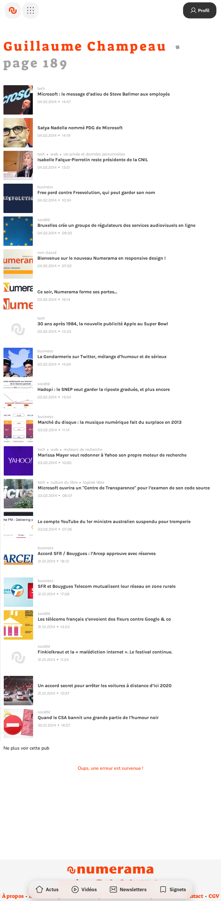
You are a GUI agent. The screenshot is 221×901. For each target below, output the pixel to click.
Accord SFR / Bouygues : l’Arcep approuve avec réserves (97, 553)
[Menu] (30, 10)
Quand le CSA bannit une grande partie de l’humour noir (98, 717)
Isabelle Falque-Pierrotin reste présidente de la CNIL (92, 159)
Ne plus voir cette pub (26, 748)
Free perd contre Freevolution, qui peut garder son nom (96, 192)
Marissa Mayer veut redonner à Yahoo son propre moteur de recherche (112, 455)
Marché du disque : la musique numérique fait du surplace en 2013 (110, 422)
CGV (214, 896)
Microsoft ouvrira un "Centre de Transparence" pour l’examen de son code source (124, 488)
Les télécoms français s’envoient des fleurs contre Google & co (104, 619)
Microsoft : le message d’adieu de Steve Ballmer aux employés (103, 94)
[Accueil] (13, 10)
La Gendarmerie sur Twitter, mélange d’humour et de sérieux (102, 356)
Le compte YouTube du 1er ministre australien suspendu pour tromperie (114, 521)
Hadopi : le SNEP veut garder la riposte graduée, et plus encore (103, 389)
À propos (13, 896)
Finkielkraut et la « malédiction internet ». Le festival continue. (105, 652)
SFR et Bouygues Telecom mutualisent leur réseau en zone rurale (107, 586)
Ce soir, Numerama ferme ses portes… (77, 291)
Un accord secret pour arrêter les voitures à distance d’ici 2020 (105, 685)
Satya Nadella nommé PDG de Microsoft (80, 127)
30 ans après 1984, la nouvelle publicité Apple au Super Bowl (102, 323)
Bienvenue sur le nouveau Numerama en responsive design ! (101, 258)
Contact (193, 896)
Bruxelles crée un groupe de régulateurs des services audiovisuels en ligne (116, 225)
